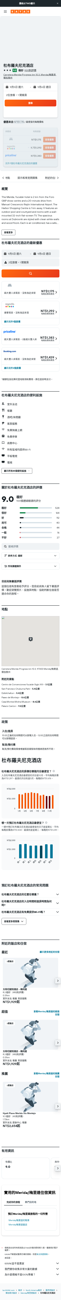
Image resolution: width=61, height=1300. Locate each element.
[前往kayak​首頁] (20, 11)
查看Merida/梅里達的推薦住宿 (46, 1075)
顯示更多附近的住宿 (49, 952)
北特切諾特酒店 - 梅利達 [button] (15, 989)
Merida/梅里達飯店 (18, 1224)
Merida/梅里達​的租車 (19, 1220)
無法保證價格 (42, 1254)
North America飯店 (34, 1290)
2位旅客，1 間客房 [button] (16, 95)
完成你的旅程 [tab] (13, 1202)
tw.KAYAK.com (9, 1290)
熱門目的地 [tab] (30, 1202)
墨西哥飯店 (50, 1290)
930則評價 (30, 70)
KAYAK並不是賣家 (14, 1263)
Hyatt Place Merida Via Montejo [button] (19, 1113)
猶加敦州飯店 (11, 1293)
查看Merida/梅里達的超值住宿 (46, 1013)
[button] (57, 3)
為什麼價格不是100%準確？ (20, 1274)
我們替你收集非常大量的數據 (21, 1269)
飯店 (20, 1290)
